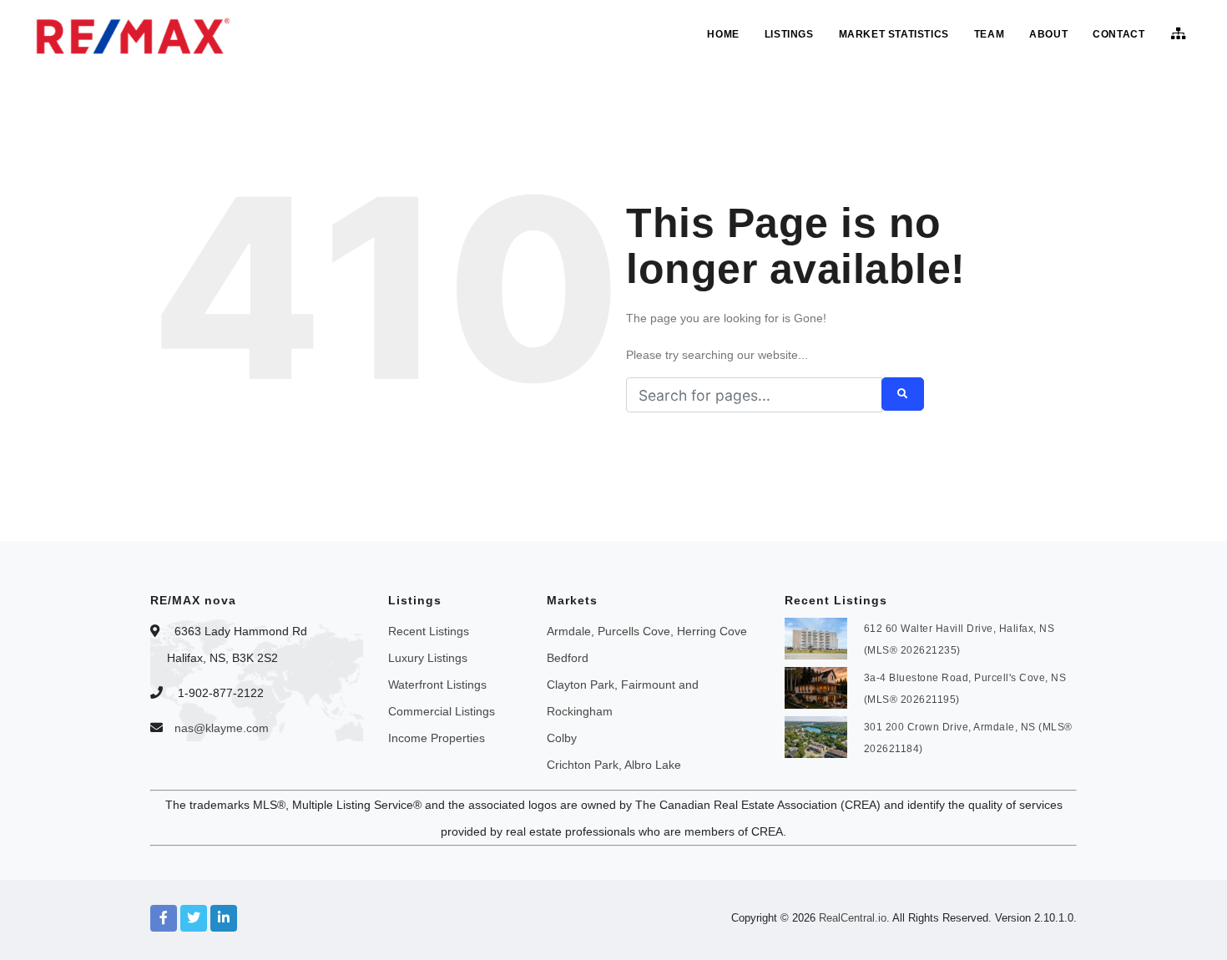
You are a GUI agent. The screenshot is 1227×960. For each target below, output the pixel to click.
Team (989, 34)
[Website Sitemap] (1180, 34)
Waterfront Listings (437, 684)
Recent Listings (428, 631)
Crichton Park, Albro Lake (614, 764)
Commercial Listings (441, 711)
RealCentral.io (852, 918)
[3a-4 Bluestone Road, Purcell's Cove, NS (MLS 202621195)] (816, 686)
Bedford (567, 657)
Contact (1118, 34)
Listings (789, 34)
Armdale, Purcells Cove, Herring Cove (647, 631)
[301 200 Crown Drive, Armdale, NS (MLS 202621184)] (816, 735)
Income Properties (436, 738)
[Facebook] (163, 918)
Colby (562, 738)
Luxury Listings (427, 657)
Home (723, 34)
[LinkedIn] (223, 918)
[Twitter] (193, 918)
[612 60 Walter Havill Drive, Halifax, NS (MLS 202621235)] (816, 637)
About (1048, 34)
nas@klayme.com (221, 728)
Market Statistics (894, 34)
